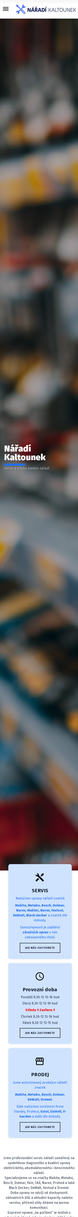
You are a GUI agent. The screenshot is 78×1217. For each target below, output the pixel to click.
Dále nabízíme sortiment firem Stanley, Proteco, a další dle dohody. (40, 1111)
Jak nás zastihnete (40, 947)
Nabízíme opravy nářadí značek (40, 898)
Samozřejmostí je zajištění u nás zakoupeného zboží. (40, 932)
